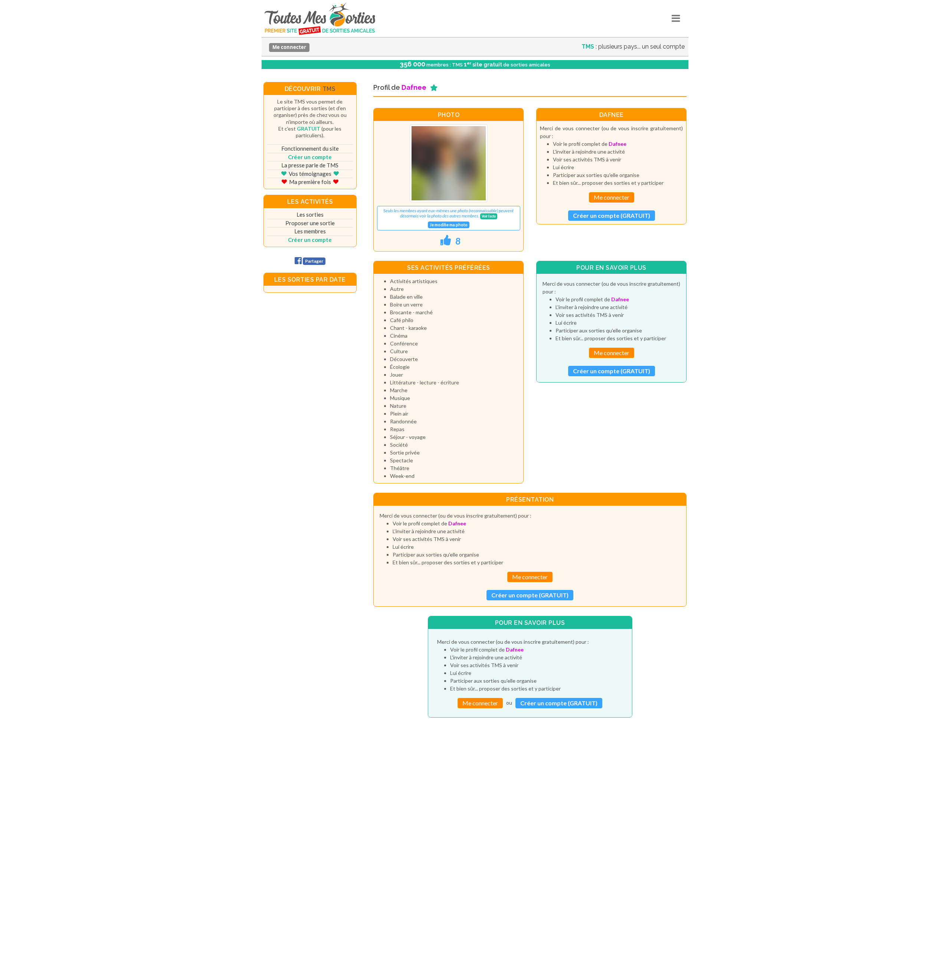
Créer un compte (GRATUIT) (611, 215)
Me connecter (289, 47)
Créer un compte (310, 157)
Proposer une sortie (310, 223)
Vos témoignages (310, 173)
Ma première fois (310, 181)
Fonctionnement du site (310, 148)
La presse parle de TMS (309, 165)
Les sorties (310, 214)
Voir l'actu (489, 216)
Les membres (310, 231)
